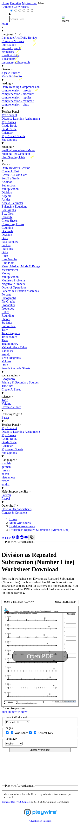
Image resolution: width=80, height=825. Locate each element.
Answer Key (45, 733)
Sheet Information (65, 601)
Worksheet (21, 733)
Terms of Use (8, 802)
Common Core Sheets (15, 6)
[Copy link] (32, 537)
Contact (26, 802)
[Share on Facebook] (13, 537)
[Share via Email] (26, 537)
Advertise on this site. (40, 821)
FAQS (19, 802)
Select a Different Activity (19, 601)
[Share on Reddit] (22, 537)
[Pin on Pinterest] (18, 537)
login (5, 23)
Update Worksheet (40, 749)
